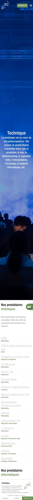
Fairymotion (8, 380)
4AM (5, 339)
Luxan (10, 437)
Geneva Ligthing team (15, 388)
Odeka (8, 452)
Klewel (5, 414)
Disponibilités (22, 5)
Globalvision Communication (11, 405)
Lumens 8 (7, 429)
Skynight (8, 459)
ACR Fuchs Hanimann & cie (16, 349)
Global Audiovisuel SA (15, 395)
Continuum (8, 365)
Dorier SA (7, 373)
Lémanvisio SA (10, 422)
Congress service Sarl (15, 358)
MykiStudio (8, 444)
